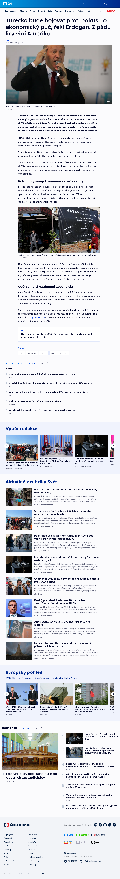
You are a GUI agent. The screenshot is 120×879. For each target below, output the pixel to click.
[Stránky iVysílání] (98, 835)
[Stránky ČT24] (68, 835)
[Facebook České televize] (100, 825)
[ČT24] (7, 3)
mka (7, 40)
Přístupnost (46, 874)
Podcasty (7, 849)
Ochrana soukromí (33, 874)
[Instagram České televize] (96, 825)
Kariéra (31, 853)
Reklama (32, 838)
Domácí (41, 11)
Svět (50, 11)
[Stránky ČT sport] (82, 835)
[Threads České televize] (114, 825)
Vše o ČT (7, 864)
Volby (32, 11)
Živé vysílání (8, 838)
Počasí (80, 11)
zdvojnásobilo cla (36, 317)
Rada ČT (31, 849)
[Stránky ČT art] (80, 842)
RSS (115, 874)
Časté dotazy (33, 861)
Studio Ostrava (34, 846)
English (21, 874)
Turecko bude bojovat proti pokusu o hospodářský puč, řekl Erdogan (30, 107)
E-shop (6, 857)
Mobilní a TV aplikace (12, 861)
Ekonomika (69, 11)
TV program (8, 834)
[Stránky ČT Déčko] (68, 842)
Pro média (32, 834)
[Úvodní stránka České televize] (17, 825)
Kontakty (32, 864)
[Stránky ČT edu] (95, 842)
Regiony (58, 11)
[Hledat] (105, 3)
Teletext (7, 846)
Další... (89, 11)
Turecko (44, 353)
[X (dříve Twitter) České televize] (110, 825)
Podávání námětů (35, 857)
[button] (59, 74)
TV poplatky (8, 842)
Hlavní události (10, 11)
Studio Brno (33, 842)
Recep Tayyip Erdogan (59, 353)
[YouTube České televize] (105, 825)
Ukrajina (23, 11)
